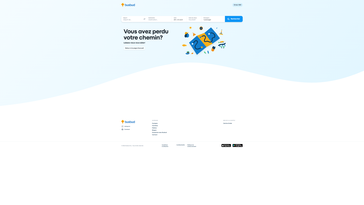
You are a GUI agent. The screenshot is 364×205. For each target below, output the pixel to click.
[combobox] (131, 19)
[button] (144, 19)
